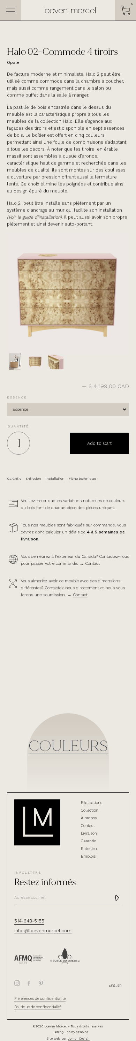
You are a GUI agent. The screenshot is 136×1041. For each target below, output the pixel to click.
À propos (89, 818)
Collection (89, 810)
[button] (126, 10)
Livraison (89, 833)
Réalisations (91, 802)
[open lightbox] (14, 361)
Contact (92, 563)
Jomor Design (79, 1038)
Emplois (88, 856)
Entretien (89, 848)
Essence (17, 397)
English (115, 985)
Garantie (88, 841)
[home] (68, 10)
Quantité (18, 426)
